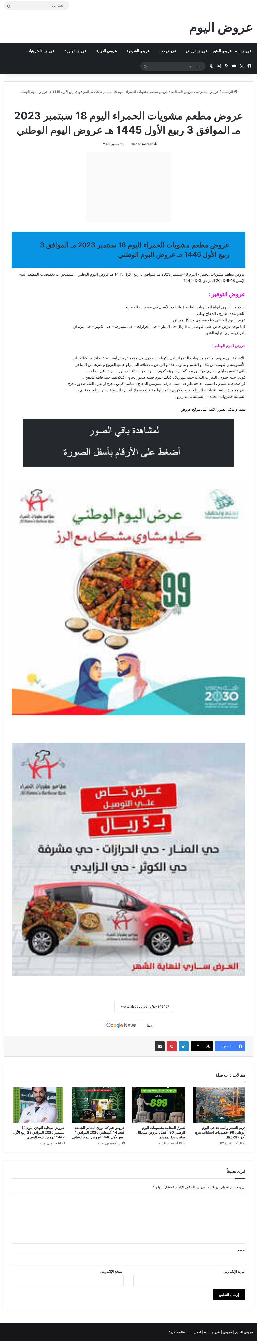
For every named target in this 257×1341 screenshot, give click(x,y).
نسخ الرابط (99, 1007)
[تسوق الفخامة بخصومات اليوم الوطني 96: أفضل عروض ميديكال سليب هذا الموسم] (158, 1105)
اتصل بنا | (195, 1332)
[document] (128, 351)
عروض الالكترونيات (40, 51)
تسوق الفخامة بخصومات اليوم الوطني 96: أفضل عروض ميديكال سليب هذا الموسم (160, 1132)
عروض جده (168, 51)
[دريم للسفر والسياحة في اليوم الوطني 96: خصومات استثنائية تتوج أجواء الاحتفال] (219, 1105)
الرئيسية (228, 92)
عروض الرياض (196, 51)
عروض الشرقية (138, 51)
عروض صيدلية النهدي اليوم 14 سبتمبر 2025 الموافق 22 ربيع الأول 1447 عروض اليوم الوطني (39, 1132)
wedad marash (142, 144)
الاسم (241, 1250)
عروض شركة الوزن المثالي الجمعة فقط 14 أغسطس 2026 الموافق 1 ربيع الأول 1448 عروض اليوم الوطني (98, 1132)
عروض (186, 409)
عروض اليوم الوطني (115, 103)
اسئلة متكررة (178, 1332)
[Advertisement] (128, 187)
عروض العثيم (222, 51)
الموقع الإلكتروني (112, 1271)
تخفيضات (47, 274)
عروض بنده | (211, 1332)
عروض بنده (243, 51)
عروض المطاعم (182, 92)
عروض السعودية (207, 92)
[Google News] (121, 1025)
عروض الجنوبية (75, 51)
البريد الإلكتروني (234, 1271)
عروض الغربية (106, 51)
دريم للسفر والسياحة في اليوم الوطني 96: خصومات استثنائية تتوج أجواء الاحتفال (220, 1132)
